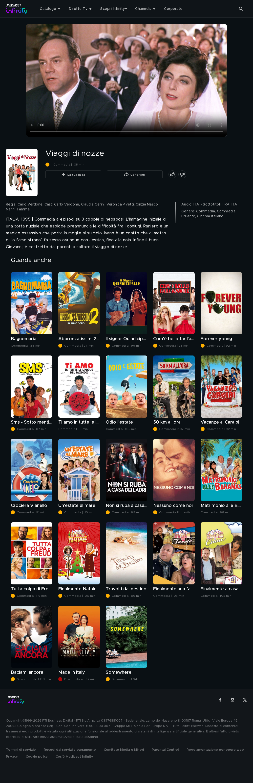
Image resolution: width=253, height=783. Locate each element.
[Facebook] (220, 700)
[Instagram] (232, 700)
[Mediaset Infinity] (17, 9)
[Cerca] (241, 9)
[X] (245, 700)
